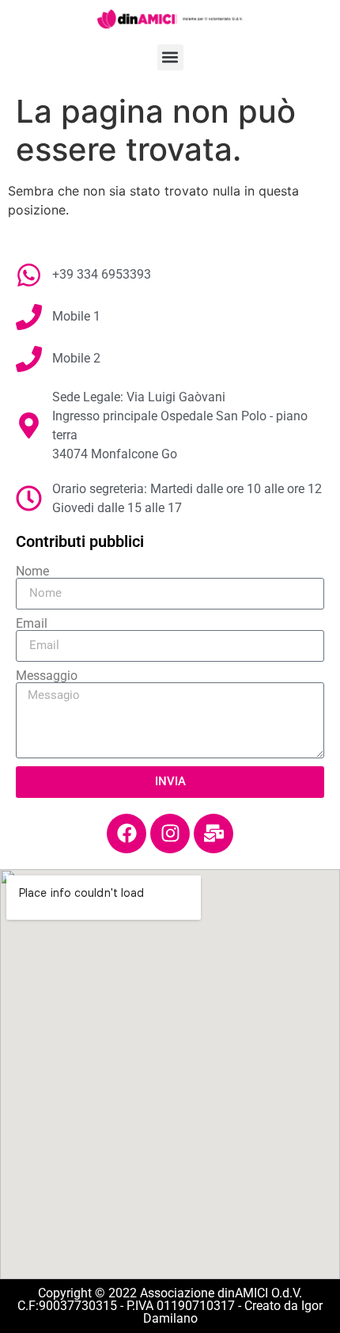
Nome (32, 571)
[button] (170, 57)
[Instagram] (170, 833)
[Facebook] (126, 833)
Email (31, 623)
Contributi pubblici (80, 541)
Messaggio (46, 676)
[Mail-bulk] (213, 833)
